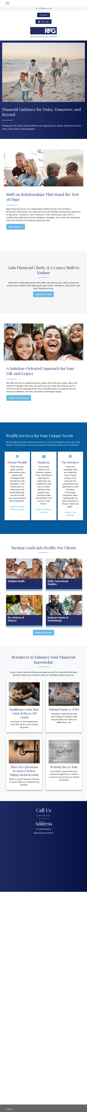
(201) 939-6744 (43, 815)
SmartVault (43, 15)
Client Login (45, 22)
